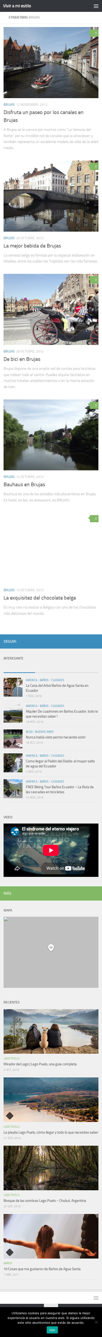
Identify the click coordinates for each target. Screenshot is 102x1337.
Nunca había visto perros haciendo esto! (56, 737)
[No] (96, 1322)
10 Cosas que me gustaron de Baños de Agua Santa (42, 1269)
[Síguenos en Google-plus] (88, 641)
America (31, 680)
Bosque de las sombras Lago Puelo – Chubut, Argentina (45, 1201)
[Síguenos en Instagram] (95, 641)
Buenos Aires (44, 731)
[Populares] (19, 668)
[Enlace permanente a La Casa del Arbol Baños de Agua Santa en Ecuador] (13, 687)
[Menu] (96, 6)
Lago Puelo (11, 1058)
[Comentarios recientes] (51, 668)
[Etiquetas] (82, 668)
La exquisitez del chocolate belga (40, 598)
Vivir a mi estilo (17, 6)
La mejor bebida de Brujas (32, 246)
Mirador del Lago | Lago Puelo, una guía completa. (40, 1064)
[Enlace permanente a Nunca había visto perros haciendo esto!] (13, 738)
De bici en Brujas (22, 359)
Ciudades (57, 680)
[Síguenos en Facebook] (80, 641)
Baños (44, 680)
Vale (52, 1330)
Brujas (9, 105)
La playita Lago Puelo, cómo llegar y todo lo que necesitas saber (51, 1132)
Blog (29, 731)
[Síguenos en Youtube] (73, 641)
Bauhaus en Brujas (24, 484)
